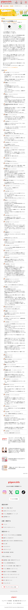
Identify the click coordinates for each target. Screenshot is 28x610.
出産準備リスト (6, 516)
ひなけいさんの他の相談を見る (13, 67)
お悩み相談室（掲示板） (8, 552)
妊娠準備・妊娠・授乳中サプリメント (11, 560)
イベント (5, 524)
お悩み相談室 (5, 6)
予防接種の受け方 (14, 22)
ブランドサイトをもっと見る (10, 587)
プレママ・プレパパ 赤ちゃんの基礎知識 (12, 535)
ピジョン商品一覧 (7, 508)
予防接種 (11, 6)
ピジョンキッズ (6, 583)
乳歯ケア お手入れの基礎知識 (9, 571)
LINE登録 (21, 3)
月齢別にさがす (16, 3)
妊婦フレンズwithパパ (8, 538)
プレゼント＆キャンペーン (9, 527)
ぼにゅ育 (5, 543)
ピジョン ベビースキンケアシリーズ (11, 574)
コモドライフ (6, 549)
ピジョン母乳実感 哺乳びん (9, 563)
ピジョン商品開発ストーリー (9, 513)
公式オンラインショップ (8, 511)
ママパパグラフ (6, 546)
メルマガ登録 (15, 499)
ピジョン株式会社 (17, 603)
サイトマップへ (14, 591)
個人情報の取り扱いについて (19, 600)
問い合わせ (9, 603)
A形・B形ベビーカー (7, 580)
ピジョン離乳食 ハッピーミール (10, 568)
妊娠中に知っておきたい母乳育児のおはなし (13, 540)
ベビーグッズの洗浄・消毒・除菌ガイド (12, 565)
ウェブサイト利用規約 (7, 600)
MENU (26, 6)
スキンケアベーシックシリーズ (10, 577)
